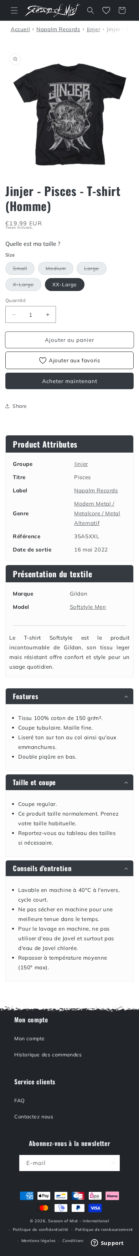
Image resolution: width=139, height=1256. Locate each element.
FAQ (19, 1100)
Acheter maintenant (69, 381)
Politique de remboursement (104, 1229)
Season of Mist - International (78, 1220)
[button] (14, 10)
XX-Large (64, 284)
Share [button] (19, 406)
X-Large (27, 286)
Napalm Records (96, 490)
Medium (59, 270)
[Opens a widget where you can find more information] (107, 1243)
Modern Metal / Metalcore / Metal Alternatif (97, 513)
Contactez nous (33, 1116)
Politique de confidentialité (41, 1229)
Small (24, 270)
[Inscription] (112, 1163)
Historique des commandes (48, 1054)
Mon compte (29, 1038)
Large (95, 270)
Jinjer (81, 463)
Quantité (15, 300)
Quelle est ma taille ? (32, 243)
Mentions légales (38, 1240)
